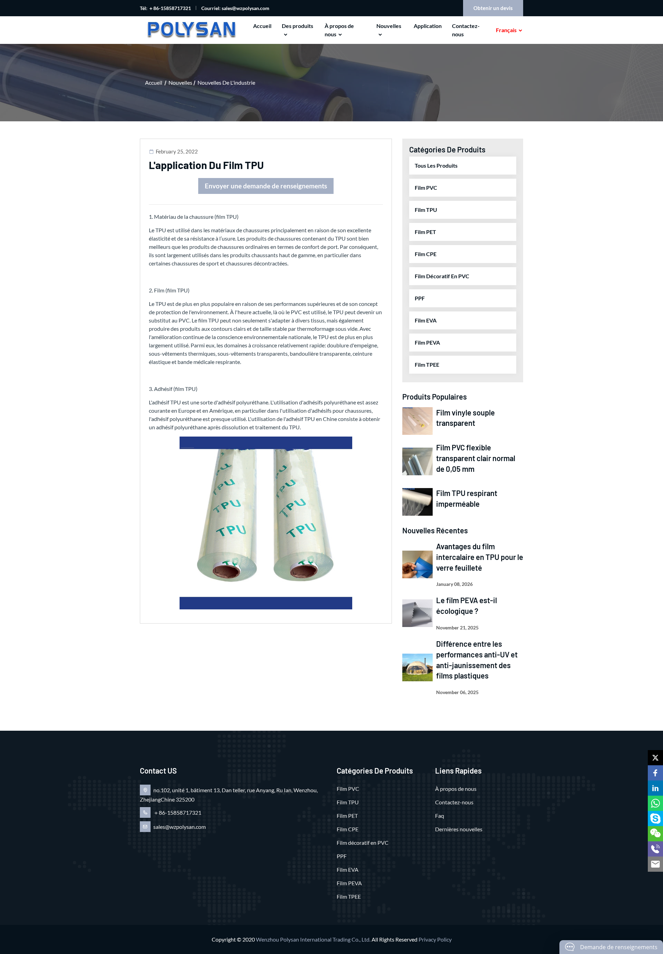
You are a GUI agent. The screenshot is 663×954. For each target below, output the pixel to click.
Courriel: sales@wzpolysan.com (235, 8)
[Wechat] (655, 833)
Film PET (425, 231)
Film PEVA (427, 342)
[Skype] (655, 818)
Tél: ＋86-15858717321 (165, 8)
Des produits (297, 25)
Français (506, 30)
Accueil (262, 25)
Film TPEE (427, 364)
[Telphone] (655, 849)
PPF (420, 298)
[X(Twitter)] (655, 757)
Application (428, 25)
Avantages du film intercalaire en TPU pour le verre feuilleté (479, 557)
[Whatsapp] (655, 803)
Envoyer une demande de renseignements (266, 186)
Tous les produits (436, 165)
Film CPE (425, 254)
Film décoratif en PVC (442, 276)
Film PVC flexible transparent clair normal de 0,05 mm (475, 458)
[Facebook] (655, 772)
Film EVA (425, 320)
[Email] (655, 864)
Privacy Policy (435, 939)
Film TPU (426, 209)
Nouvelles (388, 25)
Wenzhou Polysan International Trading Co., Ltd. (313, 939)
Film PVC (426, 187)
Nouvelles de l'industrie (226, 82)
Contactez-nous (466, 29)
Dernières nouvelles (458, 829)
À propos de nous (339, 29)
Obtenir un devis (493, 8)
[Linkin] (655, 788)
